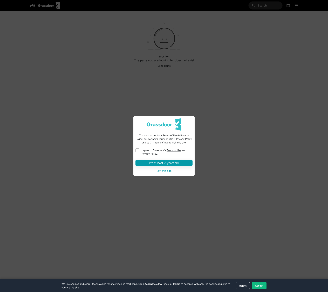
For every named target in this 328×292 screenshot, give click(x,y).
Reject (243, 285)
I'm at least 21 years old (164, 163)
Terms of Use (174, 150)
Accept (259, 285)
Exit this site (164, 170)
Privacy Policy (149, 153)
